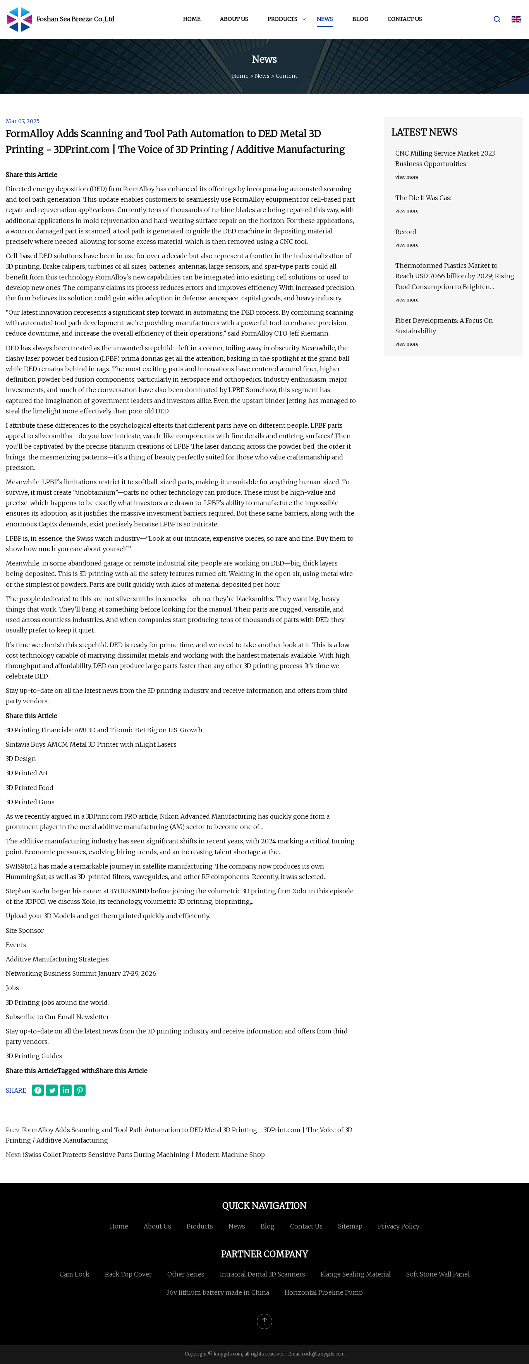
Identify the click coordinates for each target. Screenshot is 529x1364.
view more (406, 177)
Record (405, 232)
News (325, 18)
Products (282, 18)
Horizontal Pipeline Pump (324, 1292)
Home (192, 18)
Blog (360, 18)
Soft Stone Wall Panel (438, 1274)
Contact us (405, 18)
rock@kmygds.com (323, 1354)
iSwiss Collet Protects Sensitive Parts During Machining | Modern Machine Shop (144, 1154)
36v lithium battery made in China (218, 1292)
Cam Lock (74, 1274)
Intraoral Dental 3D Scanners (262, 1274)
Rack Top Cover (128, 1274)
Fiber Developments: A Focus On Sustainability (444, 326)
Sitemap (350, 1226)
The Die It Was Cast (423, 198)
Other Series (185, 1274)
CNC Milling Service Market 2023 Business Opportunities (445, 158)
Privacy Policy (398, 1226)
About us (234, 18)
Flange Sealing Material (356, 1274)
